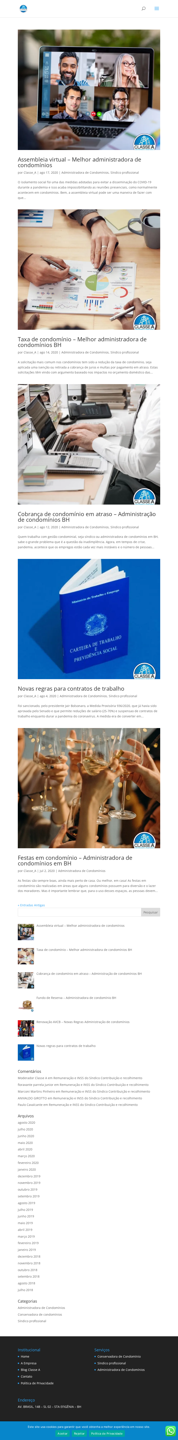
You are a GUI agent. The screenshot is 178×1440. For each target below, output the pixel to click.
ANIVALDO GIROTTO (32, 1098)
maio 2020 (25, 1143)
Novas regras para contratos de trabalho (71, 688)
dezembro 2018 (29, 1256)
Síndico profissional (124, 172)
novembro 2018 (29, 1263)
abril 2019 (25, 1230)
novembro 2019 (29, 1183)
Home (25, 1356)
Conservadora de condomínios (40, 1314)
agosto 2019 (26, 1203)
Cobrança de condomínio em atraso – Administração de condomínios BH (87, 516)
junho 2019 (26, 1216)
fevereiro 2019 (28, 1243)
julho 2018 (25, 1290)
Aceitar (63, 1433)
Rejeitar (79, 1433)
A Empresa (28, 1363)
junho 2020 (26, 1136)
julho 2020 (25, 1129)
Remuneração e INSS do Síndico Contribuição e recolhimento (97, 1078)
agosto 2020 (26, 1122)
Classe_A (30, 172)
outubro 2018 (27, 1270)
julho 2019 (25, 1210)
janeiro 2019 (27, 1250)
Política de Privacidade (37, 1383)
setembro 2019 (29, 1196)
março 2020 (26, 1156)
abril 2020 (25, 1149)
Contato (26, 1376)
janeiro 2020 (27, 1169)
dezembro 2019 (29, 1176)
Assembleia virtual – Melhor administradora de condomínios (79, 162)
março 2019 (26, 1236)
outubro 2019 (27, 1189)
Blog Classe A (30, 1370)
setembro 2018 (29, 1276)
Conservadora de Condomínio (119, 1356)
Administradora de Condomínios (85, 172)
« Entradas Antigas (31, 905)
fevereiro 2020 (28, 1163)
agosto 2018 (26, 1283)
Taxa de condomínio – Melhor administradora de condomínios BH (82, 342)
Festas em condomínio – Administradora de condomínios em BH (75, 860)
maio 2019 (25, 1223)
